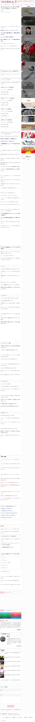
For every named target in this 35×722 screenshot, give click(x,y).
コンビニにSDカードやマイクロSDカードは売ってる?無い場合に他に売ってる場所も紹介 (28, 57)
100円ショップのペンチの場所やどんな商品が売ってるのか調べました (28, 94)
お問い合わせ (32, 4)
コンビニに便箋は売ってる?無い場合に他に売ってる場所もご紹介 (12, 671)
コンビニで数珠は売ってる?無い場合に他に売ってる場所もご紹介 (12, 675)
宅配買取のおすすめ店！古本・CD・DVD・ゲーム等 (28, 131)
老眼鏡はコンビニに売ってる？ (7, 510)
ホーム (2, 4)
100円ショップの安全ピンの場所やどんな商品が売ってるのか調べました (28, 21)
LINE (6, 615)
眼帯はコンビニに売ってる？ (7, 508)
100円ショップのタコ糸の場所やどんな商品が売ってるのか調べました (28, 66)
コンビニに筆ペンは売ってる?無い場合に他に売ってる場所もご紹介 (12, 666)
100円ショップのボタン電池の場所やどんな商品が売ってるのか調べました (28, 84)
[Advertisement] (10, 18)
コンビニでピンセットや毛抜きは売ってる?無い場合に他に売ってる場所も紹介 (28, 75)
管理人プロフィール (7, 4)
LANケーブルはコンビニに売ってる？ (8, 515)
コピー (16, 613)
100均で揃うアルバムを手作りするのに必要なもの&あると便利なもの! (28, 48)
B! (15, 617)
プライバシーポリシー (20, 4)
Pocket (16, 615)
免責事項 (13, 4)
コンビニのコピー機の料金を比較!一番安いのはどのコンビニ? (28, 39)
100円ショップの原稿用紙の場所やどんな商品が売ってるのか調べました (28, 30)
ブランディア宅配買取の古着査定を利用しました (28, 123)
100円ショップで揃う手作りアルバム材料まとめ (28, 139)
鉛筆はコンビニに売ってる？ (7, 517)
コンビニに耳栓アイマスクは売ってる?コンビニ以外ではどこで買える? (12, 657)
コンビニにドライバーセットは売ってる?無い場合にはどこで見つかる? (28, 12)
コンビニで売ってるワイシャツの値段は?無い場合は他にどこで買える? (12, 653)
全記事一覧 (26, 4)
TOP (4, 713)
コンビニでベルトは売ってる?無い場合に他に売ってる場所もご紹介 (12, 662)
